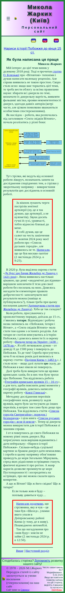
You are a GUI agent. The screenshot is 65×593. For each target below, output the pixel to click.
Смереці (25, 590)
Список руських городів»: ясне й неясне (31, 419)
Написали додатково (29, 503)
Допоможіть (42, 560)
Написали (43, 250)
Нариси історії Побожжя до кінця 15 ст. (32, 50)
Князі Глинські (35, 392)
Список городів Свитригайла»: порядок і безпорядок (31, 414)
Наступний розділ (37, 551)
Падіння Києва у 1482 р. (41, 360)
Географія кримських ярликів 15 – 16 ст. (31, 382)
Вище (19, 551)
